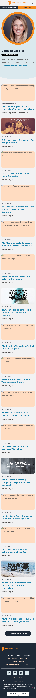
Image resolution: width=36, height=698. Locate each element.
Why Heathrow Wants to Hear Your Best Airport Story (16, 380)
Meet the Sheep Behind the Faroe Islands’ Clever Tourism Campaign (17, 209)
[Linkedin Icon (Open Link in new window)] (9, 673)
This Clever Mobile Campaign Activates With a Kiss (15, 447)
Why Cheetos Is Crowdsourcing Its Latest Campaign (16, 277)
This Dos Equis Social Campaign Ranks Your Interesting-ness (17, 517)
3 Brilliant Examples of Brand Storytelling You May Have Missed (17, 107)
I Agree (23, 694)
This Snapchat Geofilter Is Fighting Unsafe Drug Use (14, 550)
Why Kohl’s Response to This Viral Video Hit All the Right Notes (17, 620)
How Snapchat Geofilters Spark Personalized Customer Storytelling (16, 585)
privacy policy (12, 688)
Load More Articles (18, 633)
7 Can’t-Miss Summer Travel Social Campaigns (15, 174)
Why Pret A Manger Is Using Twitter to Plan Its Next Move (15, 414)
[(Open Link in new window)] (27, 673)
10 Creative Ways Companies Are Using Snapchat (17, 141)
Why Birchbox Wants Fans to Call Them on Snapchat (17, 347)
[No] (33, 687)
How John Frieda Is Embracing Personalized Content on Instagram (16, 312)
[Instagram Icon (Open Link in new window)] (15, 673)
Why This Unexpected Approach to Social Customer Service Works (18, 244)
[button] (33, 3)
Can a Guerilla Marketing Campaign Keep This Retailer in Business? (16, 482)
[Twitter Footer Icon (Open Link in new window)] (21, 673)
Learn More (13, 693)
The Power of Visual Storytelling (14, 65)
